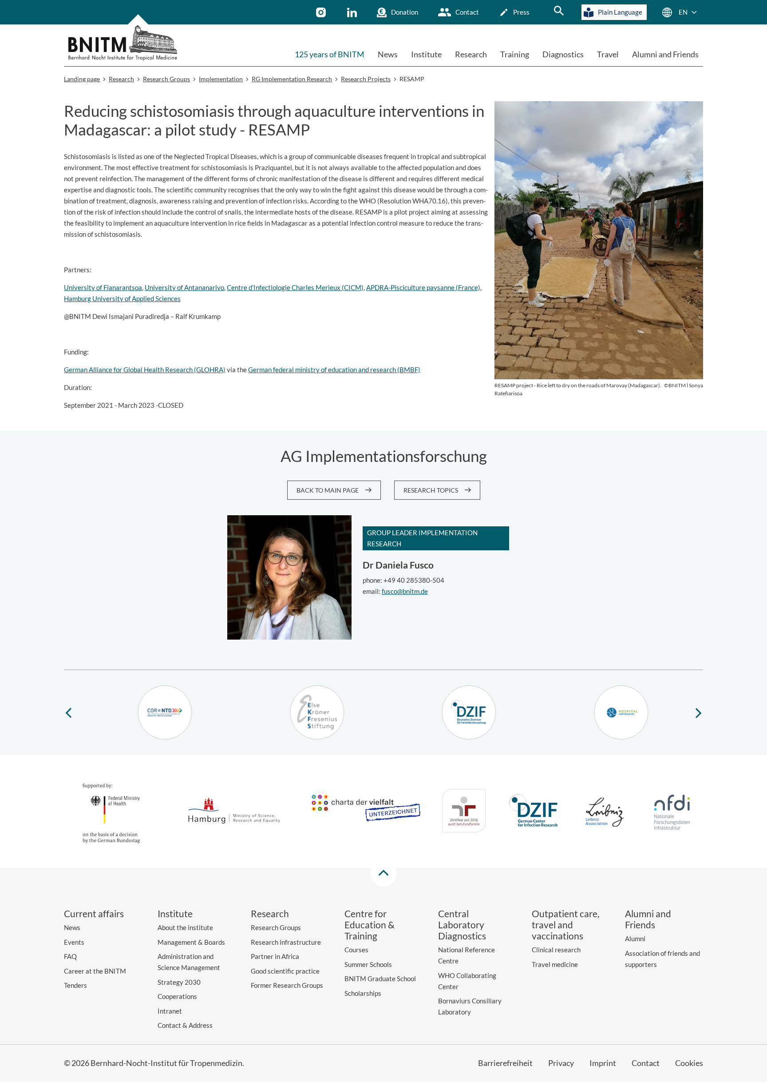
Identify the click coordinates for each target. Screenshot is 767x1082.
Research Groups (276, 927)
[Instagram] (322, 12)
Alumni (635, 939)
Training (514, 54)
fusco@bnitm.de (405, 591)
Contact (467, 12)
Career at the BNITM (95, 971)
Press (521, 12)
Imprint (602, 1063)
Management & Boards (191, 942)
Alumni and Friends (665, 54)
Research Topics (430, 490)
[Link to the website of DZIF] (534, 812)
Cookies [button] (689, 1063)
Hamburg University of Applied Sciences (122, 298)
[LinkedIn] (353, 12)
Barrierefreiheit (505, 1063)
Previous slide (68, 712)
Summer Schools (368, 964)
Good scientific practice (285, 971)
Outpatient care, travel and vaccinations (565, 924)
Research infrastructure (286, 942)
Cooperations (177, 996)
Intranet (170, 1011)
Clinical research (556, 950)
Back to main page (328, 490)
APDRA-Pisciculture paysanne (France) (423, 287)
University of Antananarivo (184, 287)
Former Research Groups (287, 985)
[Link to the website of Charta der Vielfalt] (365, 812)
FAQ (70, 956)
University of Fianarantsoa (103, 287)
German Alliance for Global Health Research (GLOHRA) (144, 370)
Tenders (75, 985)
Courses (356, 950)
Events (74, 942)
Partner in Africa (275, 956)
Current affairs (94, 913)
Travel (608, 54)
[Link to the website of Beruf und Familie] (464, 812)
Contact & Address (185, 1025)
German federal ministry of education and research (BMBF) (334, 370)
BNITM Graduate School (380, 979)
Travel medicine (555, 964)
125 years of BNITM (329, 54)
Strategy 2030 (179, 982)
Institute (426, 54)
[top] (383, 873)
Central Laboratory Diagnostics (462, 924)
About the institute (185, 927)
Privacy (561, 1063)
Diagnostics (563, 54)
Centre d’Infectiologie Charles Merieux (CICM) (295, 287)
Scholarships (362, 993)
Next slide (698, 712)
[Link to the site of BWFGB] (234, 812)
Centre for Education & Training (369, 924)
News (388, 54)
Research (471, 54)
